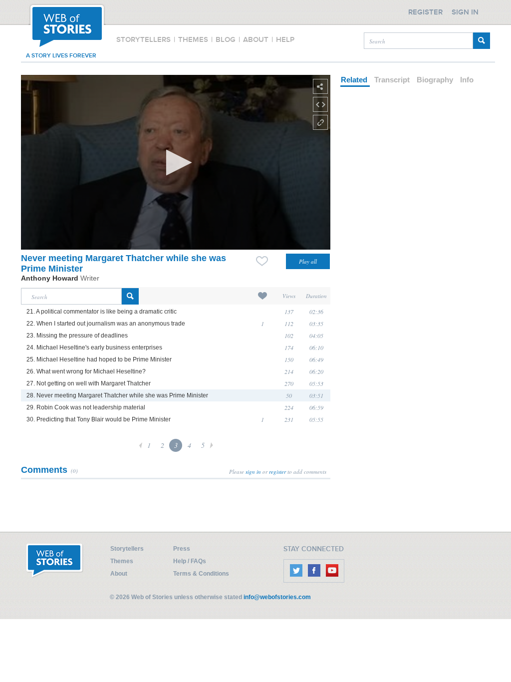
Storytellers (127, 548)
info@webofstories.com (277, 597)
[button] (176, 162)
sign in (253, 471)
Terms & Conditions (201, 573)
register (277, 471)
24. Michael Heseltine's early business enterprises (94, 347)
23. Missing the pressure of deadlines (77, 335)
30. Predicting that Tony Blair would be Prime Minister (98, 419)
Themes (121, 561)
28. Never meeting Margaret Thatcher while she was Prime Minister (117, 395)
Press (181, 548)
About (118, 573)
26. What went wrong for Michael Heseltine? (86, 371)
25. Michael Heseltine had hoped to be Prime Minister (99, 359)
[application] (175, 162)
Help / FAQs (189, 561)
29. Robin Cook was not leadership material (85, 407)
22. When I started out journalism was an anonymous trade (105, 323)
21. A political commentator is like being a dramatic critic (101, 311)
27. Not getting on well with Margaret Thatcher (88, 383)
